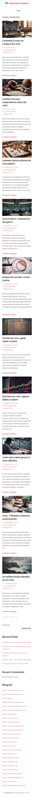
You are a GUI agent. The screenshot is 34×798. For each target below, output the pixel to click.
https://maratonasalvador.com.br (14, 785)
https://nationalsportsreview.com (14, 710)
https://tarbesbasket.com (11, 722)
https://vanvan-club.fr (10, 718)
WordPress (16, 793)
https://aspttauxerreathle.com (12, 730)
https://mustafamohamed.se (12, 690)
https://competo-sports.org (12, 750)
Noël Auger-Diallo (10, 50)
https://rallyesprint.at (9, 762)
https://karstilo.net (8, 746)
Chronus (27, 793)
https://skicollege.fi (9, 714)
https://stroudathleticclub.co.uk (13, 694)
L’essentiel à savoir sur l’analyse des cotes (16, 642)
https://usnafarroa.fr (9, 742)
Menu (19, 11)
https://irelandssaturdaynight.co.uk (14, 706)
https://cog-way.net (9, 781)
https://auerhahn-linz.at (10, 758)
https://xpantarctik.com (10, 738)
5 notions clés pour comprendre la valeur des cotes (14, 102)
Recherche (6, 625)
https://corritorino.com (10, 766)
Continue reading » (9, 75)
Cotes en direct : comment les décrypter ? (17, 660)
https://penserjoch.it (9, 754)
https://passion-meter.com (11, 734)
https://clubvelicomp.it (10, 770)
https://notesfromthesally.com (13, 702)
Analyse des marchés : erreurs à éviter (15, 663)
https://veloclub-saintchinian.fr (13, 726)
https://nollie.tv (7, 698)
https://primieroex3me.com (12, 773)
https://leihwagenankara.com (12, 777)
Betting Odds (8, 52)
